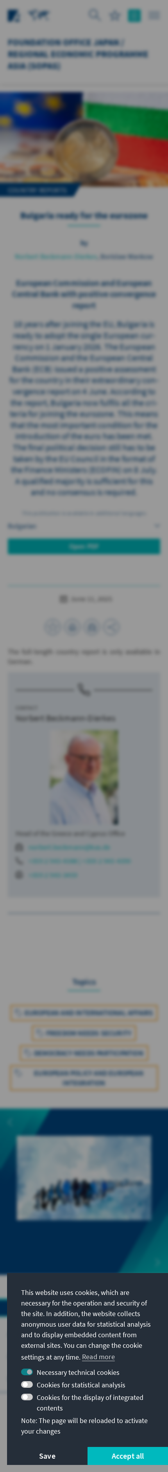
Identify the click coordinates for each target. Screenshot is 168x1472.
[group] (84, 1186)
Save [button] (47, 1456)
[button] (10, 1122)
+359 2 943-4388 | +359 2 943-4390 (80, 860)
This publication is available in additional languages (84, 513)
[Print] (72, 627)
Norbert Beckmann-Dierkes (56, 256)
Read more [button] (98, 1356)
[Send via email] (92, 627)
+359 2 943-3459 (53, 874)
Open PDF (84, 546)
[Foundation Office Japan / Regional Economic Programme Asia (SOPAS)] (39, 14)
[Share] (111, 627)
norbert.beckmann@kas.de (70, 847)
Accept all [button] (128, 1456)
